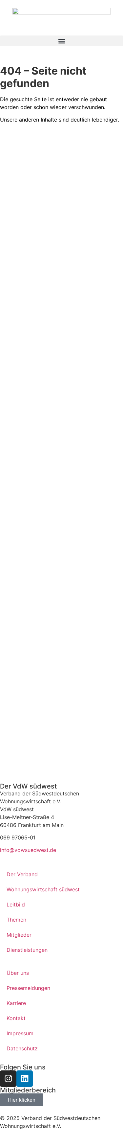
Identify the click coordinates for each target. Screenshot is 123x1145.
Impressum (20, 1033)
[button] (61, 40)
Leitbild (16, 904)
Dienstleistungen (27, 950)
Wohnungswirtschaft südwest (43, 889)
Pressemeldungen (28, 988)
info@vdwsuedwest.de (28, 850)
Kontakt (16, 1018)
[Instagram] (8, 1078)
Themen (16, 919)
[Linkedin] (24, 1078)
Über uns (18, 973)
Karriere (16, 1003)
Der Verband (22, 874)
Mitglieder (19, 934)
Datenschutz (22, 1048)
